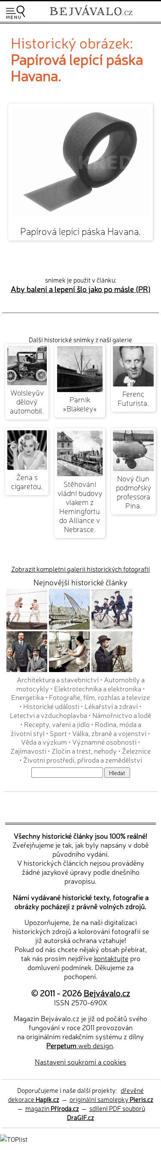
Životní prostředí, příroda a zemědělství (82, 759)
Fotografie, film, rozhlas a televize (99, 697)
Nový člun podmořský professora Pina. (133, 491)
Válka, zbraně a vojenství (109, 733)
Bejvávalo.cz (107, 992)
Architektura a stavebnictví (58, 679)
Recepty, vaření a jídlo (57, 724)
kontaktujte (111, 958)
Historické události (51, 706)
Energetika (27, 697)
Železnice (136, 750)
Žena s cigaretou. (27, 481)
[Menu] (15, 12)
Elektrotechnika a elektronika (97, 688)
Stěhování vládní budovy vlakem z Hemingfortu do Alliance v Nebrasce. (80, 506)
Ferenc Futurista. (133, 398)
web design (79, 1045)
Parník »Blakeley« (80, 403)
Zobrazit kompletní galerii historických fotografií (80, 568)
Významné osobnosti (104, 741)
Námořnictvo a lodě (121, 715)
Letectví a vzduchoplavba (48, 715)
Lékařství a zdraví (111, 706)
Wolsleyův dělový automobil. (27, 401)
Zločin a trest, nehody (84, 750)
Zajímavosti (28, 750)
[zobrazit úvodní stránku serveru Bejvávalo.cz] (91, 16)
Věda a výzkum (44, 741)
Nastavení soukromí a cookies (80, 1061)
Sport (58, 733)
